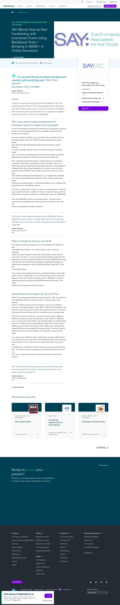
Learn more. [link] (17, 600)
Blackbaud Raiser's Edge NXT (91, 98)
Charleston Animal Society (90, 434)
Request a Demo (110, 6)
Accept (48, 595)
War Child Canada (21, 434)
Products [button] (19, 6)
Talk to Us (85, 108)
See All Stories (101, 447)
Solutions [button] (29, 6)
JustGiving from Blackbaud (91, 102)
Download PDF (18, 57)
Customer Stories (22, 12)
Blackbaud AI (63, 6)
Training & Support (101, 2)
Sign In (114, 2)
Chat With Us (17, 582)
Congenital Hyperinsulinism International (58, 433)
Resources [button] (52, 6)
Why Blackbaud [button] (40, 6)
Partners (89, 2)
